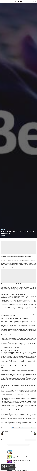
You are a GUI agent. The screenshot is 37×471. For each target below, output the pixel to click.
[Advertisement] (18, 247)
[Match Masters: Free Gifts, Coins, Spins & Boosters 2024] (9, 461)
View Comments (30, 439)
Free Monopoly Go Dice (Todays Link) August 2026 (21, 456)
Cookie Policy (4, 467)
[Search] (35, 1)
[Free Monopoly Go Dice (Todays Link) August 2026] (9, 457)
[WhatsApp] (31, 428)
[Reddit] (34, 428)
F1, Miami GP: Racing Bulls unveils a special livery (21, 470)
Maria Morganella (3, 235)
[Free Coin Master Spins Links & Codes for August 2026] (9, 452)
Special (3, 229)
